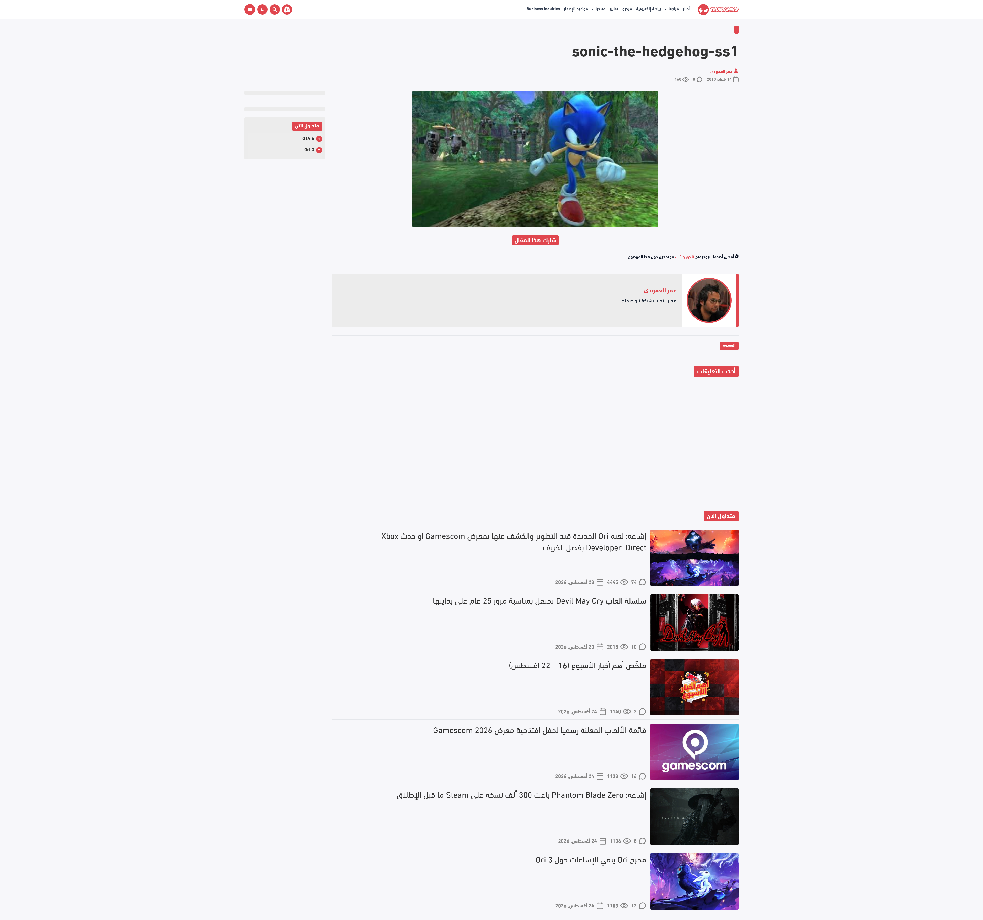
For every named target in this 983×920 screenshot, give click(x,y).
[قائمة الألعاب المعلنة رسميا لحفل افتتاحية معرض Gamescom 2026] (694, 752)
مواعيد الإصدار (576, 8)
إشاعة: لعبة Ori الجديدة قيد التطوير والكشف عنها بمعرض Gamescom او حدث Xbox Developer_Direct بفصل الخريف (513, 541)
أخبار (686, 8)
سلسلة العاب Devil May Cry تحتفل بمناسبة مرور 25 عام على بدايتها (539, 600)
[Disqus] (535, 443)
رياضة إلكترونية (648, 8)
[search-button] (274, 9)
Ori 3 (309, 149)
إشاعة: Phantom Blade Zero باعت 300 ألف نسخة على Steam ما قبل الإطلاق (521, 794)
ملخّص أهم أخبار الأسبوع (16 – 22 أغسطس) (577, 665)
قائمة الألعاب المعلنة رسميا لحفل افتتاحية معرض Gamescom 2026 (539, 729)
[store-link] (286, 9)
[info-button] (249, 9)
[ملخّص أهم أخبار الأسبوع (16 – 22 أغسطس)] (694, 687)
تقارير (614, 8)
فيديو (627, 8)
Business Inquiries (543, 8)
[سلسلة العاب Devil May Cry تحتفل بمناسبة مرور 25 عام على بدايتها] (694, 622)
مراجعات (672, 8)
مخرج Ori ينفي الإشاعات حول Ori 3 (591, 859)
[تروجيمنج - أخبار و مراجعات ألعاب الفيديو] (718, 9)
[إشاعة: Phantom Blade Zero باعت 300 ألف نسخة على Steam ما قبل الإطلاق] (694, 816)
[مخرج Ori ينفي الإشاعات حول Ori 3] (694, 881)
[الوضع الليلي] (262, 9)
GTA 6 (308, 137)
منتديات (598, 8)
